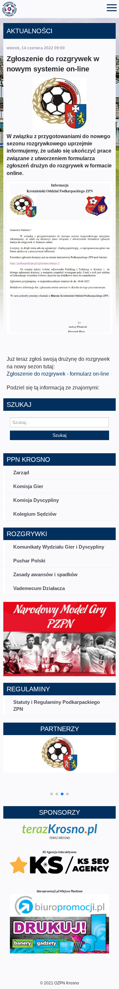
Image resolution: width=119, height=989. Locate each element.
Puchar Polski (29, 560)
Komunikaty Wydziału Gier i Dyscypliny (58, 547)
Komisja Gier (28, 486)
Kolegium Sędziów (35, 514)
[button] (51, 794)
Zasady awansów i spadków (45, 574)
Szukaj (59, 435)
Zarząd (21, 472)
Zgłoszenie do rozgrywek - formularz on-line (58, 374)
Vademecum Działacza (39, 588)
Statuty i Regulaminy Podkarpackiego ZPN (56, 705)
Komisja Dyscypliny (36, 500)
